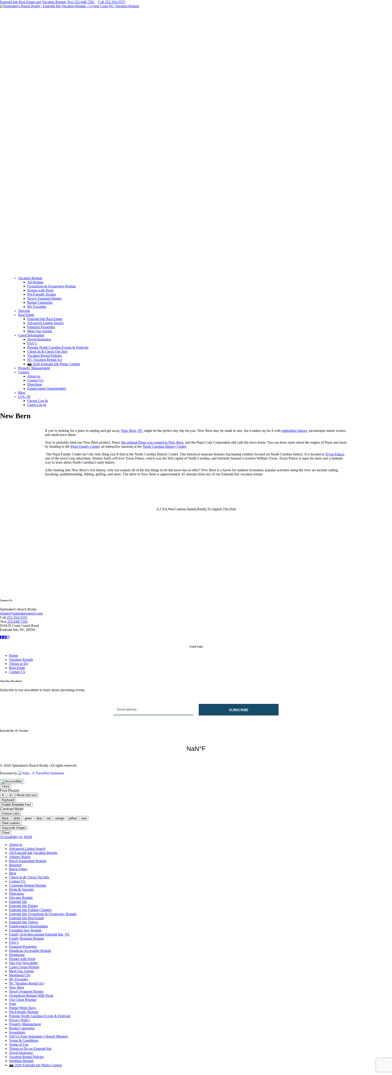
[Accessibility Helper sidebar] (12, 781)
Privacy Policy (19, 1020)
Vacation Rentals (30, 278)
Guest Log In (36, 405)
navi (84, 818)
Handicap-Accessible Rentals (30, 951)
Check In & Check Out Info (47, 351)
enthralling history (294, 431)
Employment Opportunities (46, 388)
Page (12, 1004)
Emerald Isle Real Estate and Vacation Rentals (33, 2)
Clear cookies (11, 823)
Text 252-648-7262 (81, 2)
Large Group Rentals (24, 967)
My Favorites (36, 307)
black (5, 818)
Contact (23, 372)
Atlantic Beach (19, 857)
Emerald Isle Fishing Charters (30, 910)
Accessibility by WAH (16, 837)
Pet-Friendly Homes (41, 294)
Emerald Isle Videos (23, 922)
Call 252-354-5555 (111, 2)
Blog (21, 392)
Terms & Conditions (23, 1040)
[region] (196, 536)
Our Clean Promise (23, 1000)
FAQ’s (32, 343)
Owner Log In (37, 401)
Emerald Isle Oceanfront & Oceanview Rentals (42, 914)
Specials (24, 311)
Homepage (17, 955)
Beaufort (15, 865)
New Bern (16, 987)
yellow (73, 818)
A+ (11, 795)
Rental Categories (40, 302)
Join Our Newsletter (23, 963)
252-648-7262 (17, 621)
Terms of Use (18, 1044)
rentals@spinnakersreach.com (21, 613)
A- (3, 795)
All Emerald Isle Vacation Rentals (33, 853)
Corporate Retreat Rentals (27, 885)
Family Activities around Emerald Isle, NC (39, 934)
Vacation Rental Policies (44, 356)
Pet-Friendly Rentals (23, 1012)
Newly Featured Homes (44, 298)
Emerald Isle (18, 902)
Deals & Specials (21, 889)
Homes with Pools (40, 290)
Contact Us (35, 380)
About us (33, 376)
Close (5, 786)
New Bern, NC (132, 431)
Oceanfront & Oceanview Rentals (51, 286)
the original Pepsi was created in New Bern (152, 442)
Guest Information (31, 335)
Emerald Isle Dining (23, 906)
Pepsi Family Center (85, 446)
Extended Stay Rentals (25, 930)
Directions (34, 384)
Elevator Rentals (21, 898)
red (49, 818)
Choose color (10, 813)
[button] (196, 261)
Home (13, 655)
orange (59, 818)
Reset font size (27, 795)
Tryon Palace (334, 454)
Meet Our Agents (39, 331)
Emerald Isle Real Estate (44, 319)
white (16, 818)
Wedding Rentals (21, 1061)
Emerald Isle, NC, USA (196, 749)
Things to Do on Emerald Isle (30, 1049)
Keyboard (8, 800)
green (28, 818)
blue (39, 818)
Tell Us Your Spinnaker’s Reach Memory (38, 1036)
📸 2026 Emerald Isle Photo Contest (53, 364)
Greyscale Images (14, 827)
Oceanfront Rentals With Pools (31, 995)
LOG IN (24, 397)
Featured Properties (41, 327)
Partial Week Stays (22, 1008)
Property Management (34, 368)
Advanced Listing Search (45, 323)
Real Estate (26, 315)
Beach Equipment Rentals (27, 861)
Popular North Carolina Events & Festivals (57, 347)
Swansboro (17, 1032)
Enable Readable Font (16, 804)
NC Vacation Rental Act (44, 360)
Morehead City (20, 975)
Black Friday (18, 869)
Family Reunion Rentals (26, 938)
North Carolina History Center (164, 446)
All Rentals (35, 282)
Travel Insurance (39, 339)
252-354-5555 (17, 617)
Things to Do (18, 664)
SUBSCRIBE (238, 710)
